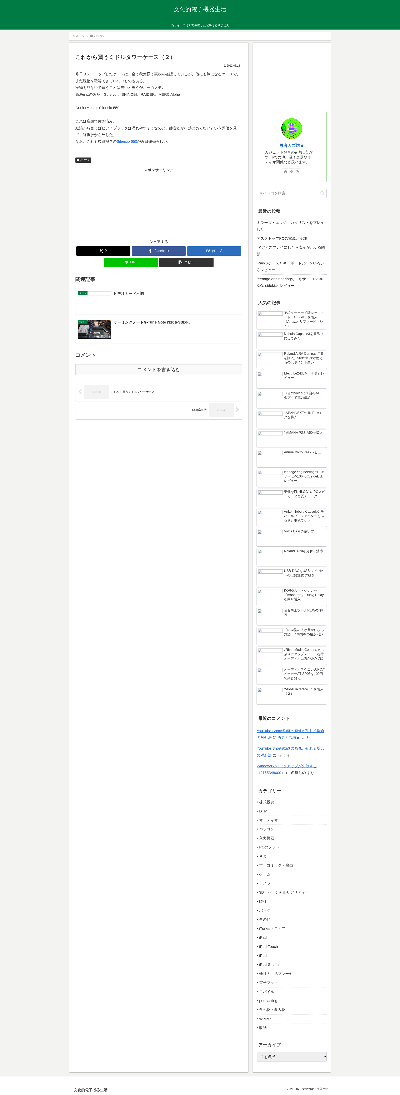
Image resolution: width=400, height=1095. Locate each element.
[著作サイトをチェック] (285, 171)
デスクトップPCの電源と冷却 (282, 238)
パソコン (85, 160)
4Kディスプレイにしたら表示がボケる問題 (291, 250)
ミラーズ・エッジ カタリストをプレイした (290, 226)
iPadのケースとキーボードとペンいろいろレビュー (290, 266)
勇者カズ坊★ (291, 145)
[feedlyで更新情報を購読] (291, 171)
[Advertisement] (158, 203)
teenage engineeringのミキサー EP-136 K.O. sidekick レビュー (290, 282)
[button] (186, 262)
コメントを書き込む (159, 369)
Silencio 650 (127, 141)
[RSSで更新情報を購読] (297, 171)
